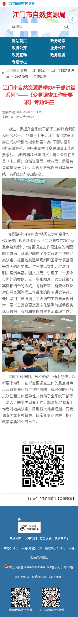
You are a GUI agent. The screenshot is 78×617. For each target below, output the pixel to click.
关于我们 (31, 538)
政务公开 (19, 48)
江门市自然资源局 (39, 15)
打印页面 (47, 499)
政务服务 (57, 55)
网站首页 (19, 41)
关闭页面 (66, 499)
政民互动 (19, 55)
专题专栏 (19, 62)
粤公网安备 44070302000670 (26, 567)
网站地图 (15, 538)
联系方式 (46, 538)
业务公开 (57, 48)
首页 (23, 70)
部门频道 (39, 70)
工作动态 (40, 76)
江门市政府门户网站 (21, 3)
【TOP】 (32, 499)
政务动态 (57, 41)
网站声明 (60, 538)
